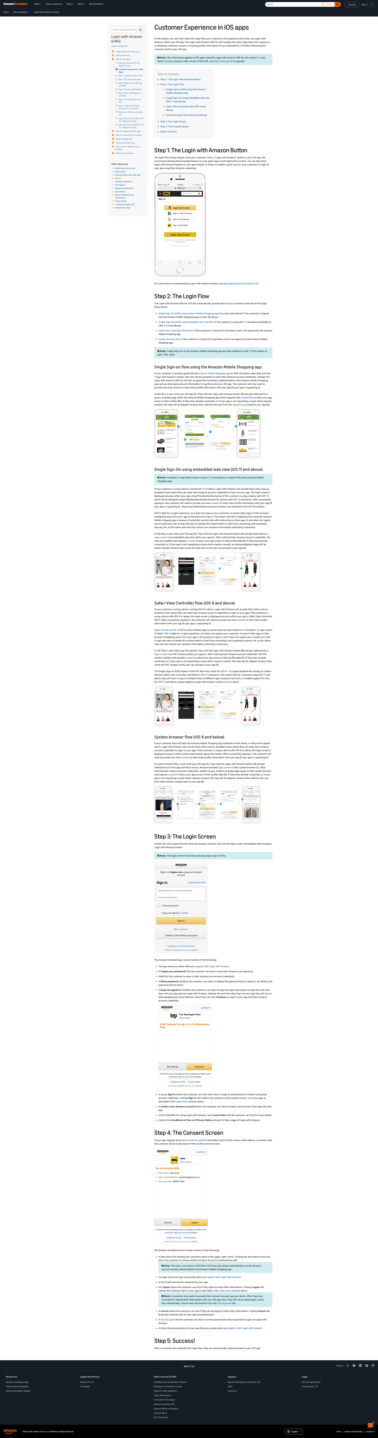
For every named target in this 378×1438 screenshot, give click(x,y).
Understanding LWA (124, 139)
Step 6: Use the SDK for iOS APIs (130, 100)
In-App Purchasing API (125, 204)
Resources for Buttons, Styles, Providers (128, 147)
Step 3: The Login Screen (173, 121)
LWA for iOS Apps (123, 59)
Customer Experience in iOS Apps (131, 70)
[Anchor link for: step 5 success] (198, 1340)
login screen (160, 537)
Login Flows (181, 1101)
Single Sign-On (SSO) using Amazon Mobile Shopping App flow (191, 313)
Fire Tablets (120, 185)
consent (245, 397)
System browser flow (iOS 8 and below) (186, 114)
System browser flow (169, 339)
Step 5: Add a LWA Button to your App (130, 94)
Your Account (224, 1303)
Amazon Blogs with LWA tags (128, 175)
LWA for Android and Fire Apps (128, 131)
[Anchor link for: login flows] (212, 295)
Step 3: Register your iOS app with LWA (130, 84)
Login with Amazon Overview (127, 51)
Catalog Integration (123, 181)
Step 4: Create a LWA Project (130, 89)
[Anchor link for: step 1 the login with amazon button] (250, 150)
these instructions (223, 61)
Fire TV (118, 178)
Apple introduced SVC (165, 629)
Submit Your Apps (123, 207)
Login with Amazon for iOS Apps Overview (129, 64)
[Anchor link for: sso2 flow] (265, 469)
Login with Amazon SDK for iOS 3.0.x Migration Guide (131, 119)
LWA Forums (120, 171)
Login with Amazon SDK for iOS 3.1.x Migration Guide (131, 126)
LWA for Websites (123, 55)
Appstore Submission (124, 188)
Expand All (124, 46)
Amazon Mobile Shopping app (214, 373)
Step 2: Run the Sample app (130, 79)
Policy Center (121, 201)
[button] (140, 30)
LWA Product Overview (125, 168)
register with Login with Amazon (212, 966)
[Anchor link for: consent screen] (226, 1132)
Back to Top (189, 1366)
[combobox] (124, 29)
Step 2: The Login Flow (172, 84)
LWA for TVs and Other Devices (128, 135)
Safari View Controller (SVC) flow (175, 330)
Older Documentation (124, 153)
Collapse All (115, 46)
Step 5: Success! (168, 131)
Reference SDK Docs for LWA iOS (131, 113)
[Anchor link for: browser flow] (226, 737)
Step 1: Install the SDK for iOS (130, 75)
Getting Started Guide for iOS (243, 283)
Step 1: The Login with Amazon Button (180, 79)
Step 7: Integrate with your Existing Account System (129, 107)
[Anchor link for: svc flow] (237, 603)
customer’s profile (196, 1140)
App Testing (120, 191)
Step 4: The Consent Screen (174, 126)
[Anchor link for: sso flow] (264, 367)
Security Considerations (125, 142)
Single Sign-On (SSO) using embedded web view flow (186, 321)
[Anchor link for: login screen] (219, 836)
